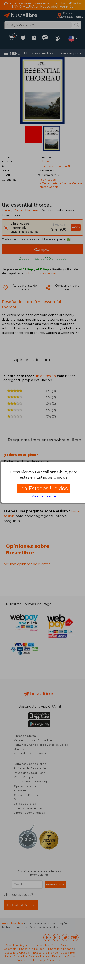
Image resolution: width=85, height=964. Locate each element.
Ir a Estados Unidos (43, 488)
